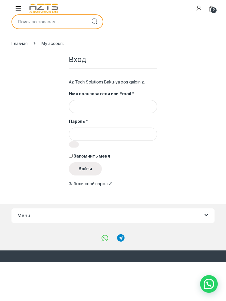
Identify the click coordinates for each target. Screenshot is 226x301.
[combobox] (49, 22)
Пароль (78, 121)
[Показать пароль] (74, 144)
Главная (19, 43)
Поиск (94, 22)
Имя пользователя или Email (101, 93)
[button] (209, 284)
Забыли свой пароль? (90, 183)
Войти (85, 168)
